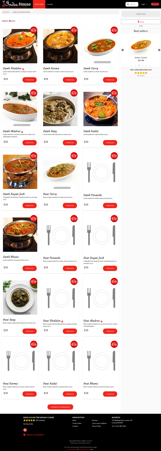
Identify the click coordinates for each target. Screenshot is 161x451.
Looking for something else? (60, 407)
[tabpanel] (141, 50)
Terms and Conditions (99, 423)
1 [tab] (132, 65)
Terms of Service (84, 449)
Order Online (39, 4)
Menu (74, 420)
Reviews (95, 420)
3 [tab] (139, 65)
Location (50, 4)
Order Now (141, 14)
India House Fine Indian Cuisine (38, 417)
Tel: (119, 426)
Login (143, 4)
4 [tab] (142, 65)
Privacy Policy (96, 426)
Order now (29, 80)
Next (159, 50)
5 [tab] (146, 65)
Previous (122, 50)
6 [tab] (150, 65)
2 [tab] (135, 65)
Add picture (34, 30)
